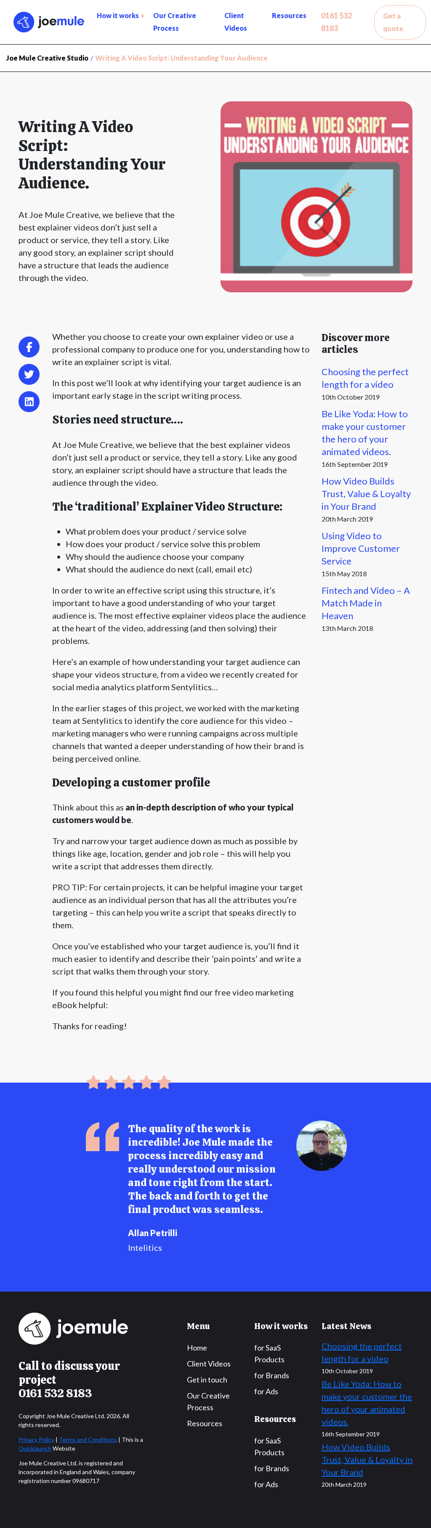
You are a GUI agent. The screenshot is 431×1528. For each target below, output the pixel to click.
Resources (289, 15)
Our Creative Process (174, 21)
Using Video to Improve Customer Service (361, 548)
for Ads (266, 1391)
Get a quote (393, 22)
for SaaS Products (269, 1353)
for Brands (271, 1375)
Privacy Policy (36, 1439)
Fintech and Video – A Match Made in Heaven (366, 603)
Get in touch (207, 1379)
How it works (118, 15)
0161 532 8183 (336, 22)
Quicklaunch (35, 1448)
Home (197, 1347)
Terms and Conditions (88, 1439)
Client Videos (235, 21)
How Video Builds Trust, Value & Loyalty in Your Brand (366, 493)
